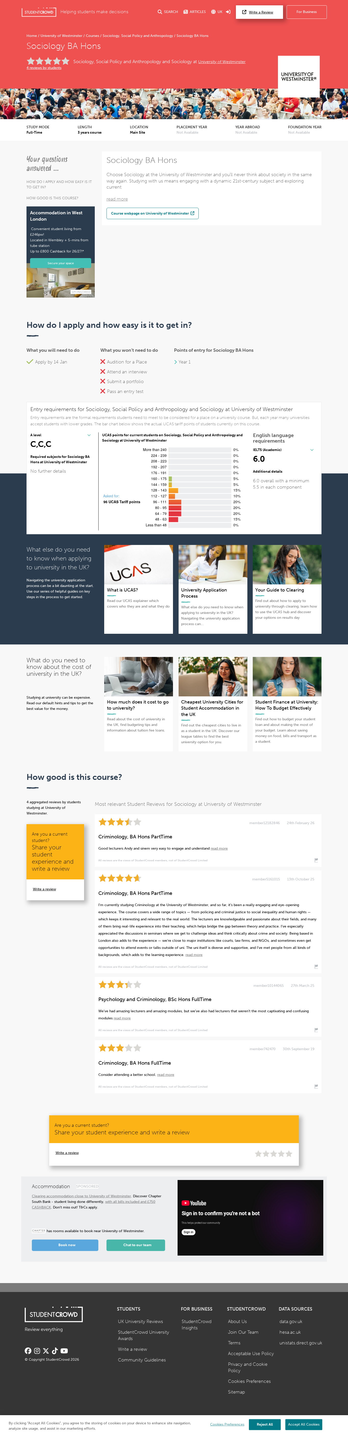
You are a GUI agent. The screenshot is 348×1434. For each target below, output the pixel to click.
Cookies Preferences (249, 1381)
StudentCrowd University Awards (143, 1335)
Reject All (265, 1424)
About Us (237, 1321)
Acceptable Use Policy (251, 1353)
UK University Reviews (140, 1321)
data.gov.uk (290, 1321)
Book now (67, 1245)
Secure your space (61, 263)
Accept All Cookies (303, 1424)
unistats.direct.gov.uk (300, 1343)
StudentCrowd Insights (196, 1325)
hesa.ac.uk (290, 1332)
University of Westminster (61, 36)
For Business (307, 12)
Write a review (44, 889)
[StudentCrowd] (39, 12)
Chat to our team (137, 1245)
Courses (92, 36)
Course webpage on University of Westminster (150, 213)
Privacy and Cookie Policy (247, 1367)
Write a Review (261, 12)
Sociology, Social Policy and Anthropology (138, 36)
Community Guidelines (142, 1360)
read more (117, 199)
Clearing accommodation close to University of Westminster (81, 1196)
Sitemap (236, 1392)
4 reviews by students (43, 68)
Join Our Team (243, 1332)
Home (32, 36)
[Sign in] (228, 12)
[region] (174, 1424)
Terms (234, 1343)
